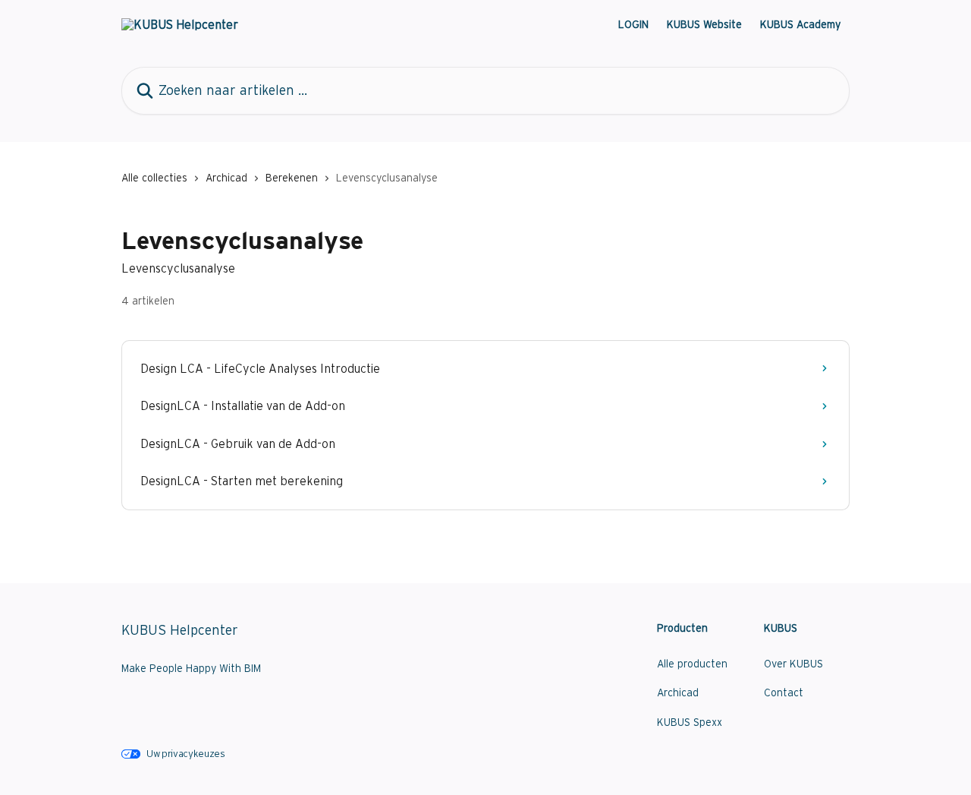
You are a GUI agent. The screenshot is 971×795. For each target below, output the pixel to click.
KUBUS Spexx (689, 722)
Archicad (226, 178)
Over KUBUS (793, 664)
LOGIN (633, 24)
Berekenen (292, 178)
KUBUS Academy (800, 24)
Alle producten (692, 664)
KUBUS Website (704, 24)
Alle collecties (154, 178)
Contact (783, 692)
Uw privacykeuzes (185, 754)
